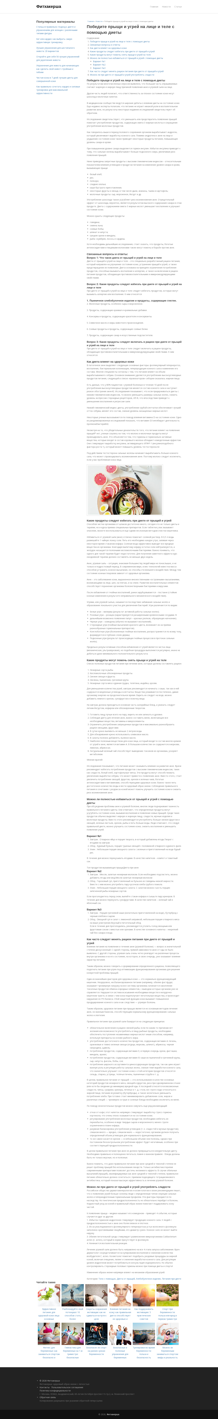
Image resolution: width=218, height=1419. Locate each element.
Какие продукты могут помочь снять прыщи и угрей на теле (120, 54)
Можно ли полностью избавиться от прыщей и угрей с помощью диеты (126, 58)
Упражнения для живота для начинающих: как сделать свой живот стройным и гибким (57, 69)
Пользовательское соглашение (67, 1387)
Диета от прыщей (126, 1278)
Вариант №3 (99, 68)
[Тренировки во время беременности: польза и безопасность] (144, 1344)
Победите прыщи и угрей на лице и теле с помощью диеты (120, 41)
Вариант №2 (99, 64)
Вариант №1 (99, 61)
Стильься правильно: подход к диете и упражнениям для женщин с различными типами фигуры (56, 30)
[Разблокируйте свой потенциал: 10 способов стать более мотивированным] (73, 1305)
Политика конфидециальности (55, 1390)
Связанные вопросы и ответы (105, 44)
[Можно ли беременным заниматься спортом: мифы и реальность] (167, 1344)
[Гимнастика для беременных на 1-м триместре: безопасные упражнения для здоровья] (73, 1344)
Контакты (45, 1387)
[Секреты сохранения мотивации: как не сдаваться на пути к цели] (96, 1305)
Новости (166, 6)
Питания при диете (171, 1278)
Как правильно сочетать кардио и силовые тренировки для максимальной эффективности (58, 90)
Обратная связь (48, 1397)
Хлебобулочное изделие (148, 1278)
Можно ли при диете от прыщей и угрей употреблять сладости (122, 74)
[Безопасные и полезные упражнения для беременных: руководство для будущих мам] (120, 1344)
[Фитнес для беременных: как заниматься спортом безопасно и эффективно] (49, 1344)
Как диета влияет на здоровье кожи (108, 48)
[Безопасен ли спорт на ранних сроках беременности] (96, 1344)
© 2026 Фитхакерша (50, 1380)
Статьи (178, 6)
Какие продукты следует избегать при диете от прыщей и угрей (122, 51)
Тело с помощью (107, 1278)
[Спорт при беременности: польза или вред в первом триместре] (167, 1305)
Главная (154, 6)
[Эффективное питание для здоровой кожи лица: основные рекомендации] (49, 1305)
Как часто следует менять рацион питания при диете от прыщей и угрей (127, 71)
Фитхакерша (48, 6)
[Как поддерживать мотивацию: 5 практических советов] (144, 1305)
